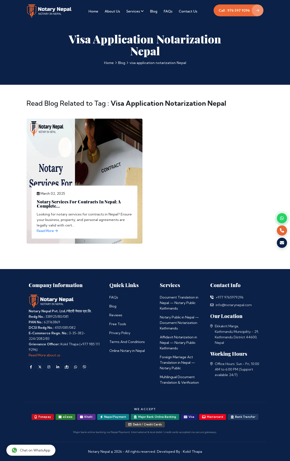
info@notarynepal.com (234, 305)
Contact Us (188, 11)
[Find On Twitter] (40, 367)
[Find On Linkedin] (58, 367)
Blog (153, 11)
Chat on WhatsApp (35, 450)
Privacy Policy (119, 333)
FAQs (168, 11)
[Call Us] (212, 297)
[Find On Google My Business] (66, 367)
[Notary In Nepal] (51, 301)
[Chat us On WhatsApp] (75, 367)
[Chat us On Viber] (84, 367)
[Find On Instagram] (49, 367)
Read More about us (44, 355)
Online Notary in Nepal (127, 351)
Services (133, 11)
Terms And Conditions (127, 342)
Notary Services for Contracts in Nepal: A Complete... (79, 204)
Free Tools (117, 324)
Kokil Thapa (192, 451)
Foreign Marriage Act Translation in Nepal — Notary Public (177, 362)
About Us (112, 11)
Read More (46, 231)
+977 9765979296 (230, 297)
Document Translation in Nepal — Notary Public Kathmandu (179, 302)
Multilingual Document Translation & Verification (179, 380)
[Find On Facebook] (31, 367)
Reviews (115, 315)
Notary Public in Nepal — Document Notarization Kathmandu (179, 322)
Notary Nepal (99, 451)
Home (93, 11)
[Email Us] (212, 305)
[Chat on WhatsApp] (282, 218)
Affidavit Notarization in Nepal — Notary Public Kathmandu (178, 342)
